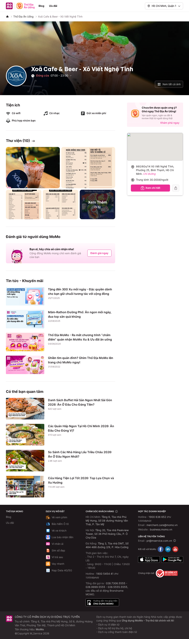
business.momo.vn (161, 529)
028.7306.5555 (115, 583)
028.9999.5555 (95, 586)
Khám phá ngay (169, 122)
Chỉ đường (149, 173)
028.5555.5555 (117, 586)
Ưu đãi (53, 5)
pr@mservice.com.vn (159, 540)
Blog (41, 5)
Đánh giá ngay (99, 253)
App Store (149, 559)
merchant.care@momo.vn (162, 525)
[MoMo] (7, 16)
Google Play (172, 559)
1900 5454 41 (105, 573)
